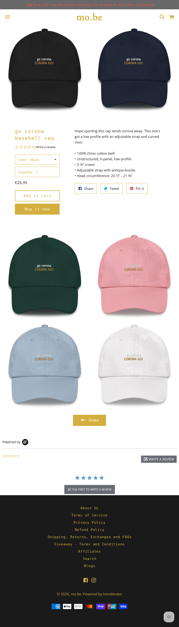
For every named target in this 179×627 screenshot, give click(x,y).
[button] (159, 459)
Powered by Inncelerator (102, 594)
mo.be (76, 594)
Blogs (89, 566)
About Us (89, 508)
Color (22, 159)
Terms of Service (89, 515)
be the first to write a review (89, 489)
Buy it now (37, 209)
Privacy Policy (90, 522)
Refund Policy (89, 530)
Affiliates (89, 551)
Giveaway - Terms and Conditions (89, 544)
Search (89, 559)
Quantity (25, 172)
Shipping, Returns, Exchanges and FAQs (90, 537)
